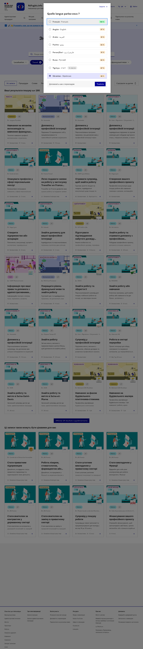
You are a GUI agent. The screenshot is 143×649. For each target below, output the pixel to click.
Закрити (102, 6)
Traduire (100, 84)
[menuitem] (77, 22)
